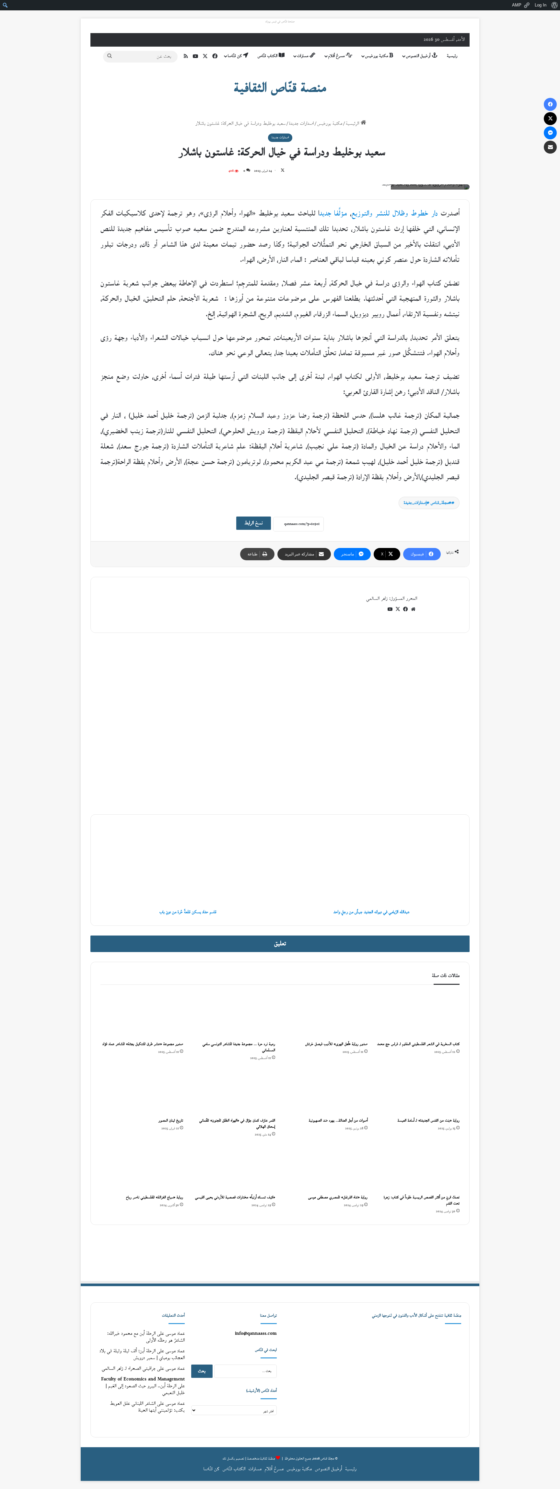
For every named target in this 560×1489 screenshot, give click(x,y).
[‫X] (398, 609)
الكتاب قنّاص (268, 56)
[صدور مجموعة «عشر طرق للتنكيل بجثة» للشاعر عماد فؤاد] (141, 1014)
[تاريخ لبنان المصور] (141, 1091)
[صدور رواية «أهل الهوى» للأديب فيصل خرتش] (326, 1014)
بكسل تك (229, 1458)
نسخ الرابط (253, 523)
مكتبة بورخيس (377, 56)
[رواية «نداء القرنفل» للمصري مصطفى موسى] (326, 1168)
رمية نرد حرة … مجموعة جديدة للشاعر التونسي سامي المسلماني (239, 1047)
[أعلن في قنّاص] (280, 1253)
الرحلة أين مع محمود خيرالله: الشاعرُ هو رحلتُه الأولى (146, 1337)
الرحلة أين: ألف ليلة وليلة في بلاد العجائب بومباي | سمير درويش (142, 1354)
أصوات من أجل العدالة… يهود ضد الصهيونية (338, 1121)
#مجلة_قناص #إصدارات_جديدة (427, 502)
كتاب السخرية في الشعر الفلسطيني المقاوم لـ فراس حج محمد (418, 1044)
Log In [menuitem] (540, 5)
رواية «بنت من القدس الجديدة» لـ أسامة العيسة (429, 1121)
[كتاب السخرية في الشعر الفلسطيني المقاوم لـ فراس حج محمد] (418, 1014)
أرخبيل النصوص (419, 56)
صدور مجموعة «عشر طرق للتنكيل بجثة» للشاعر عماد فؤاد (142, 1044)
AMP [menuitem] (516, 5)
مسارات (303, 56)
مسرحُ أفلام (337, 56)
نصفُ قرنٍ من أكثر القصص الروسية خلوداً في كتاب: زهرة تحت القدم (422, 1200)
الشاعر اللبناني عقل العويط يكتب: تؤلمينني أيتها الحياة (147, 1407)
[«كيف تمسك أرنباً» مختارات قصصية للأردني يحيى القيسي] (234, 1168)
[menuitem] (554, 5)
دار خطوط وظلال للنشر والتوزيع (395, 214)
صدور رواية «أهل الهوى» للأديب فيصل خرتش (336, 1044)
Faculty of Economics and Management (143, 1379)
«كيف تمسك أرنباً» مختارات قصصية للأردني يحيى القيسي (235, 1197)
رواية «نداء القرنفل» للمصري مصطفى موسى (338, 1197)
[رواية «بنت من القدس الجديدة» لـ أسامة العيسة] (418, 1091)
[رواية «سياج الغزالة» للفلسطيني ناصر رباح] (141, 1168)
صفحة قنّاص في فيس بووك (280, 21)
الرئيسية (353, 124)
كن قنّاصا (235, 56)
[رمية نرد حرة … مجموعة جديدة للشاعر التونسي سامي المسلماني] (234, 1014)
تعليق (280, 943)
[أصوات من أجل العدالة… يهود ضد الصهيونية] (326, 1091)
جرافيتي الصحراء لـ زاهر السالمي (129, 1369)
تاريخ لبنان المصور (170, 1121)
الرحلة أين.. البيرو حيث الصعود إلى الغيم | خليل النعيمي (145, 1389)
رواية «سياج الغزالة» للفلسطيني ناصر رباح (154, 1197)
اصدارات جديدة (301, 124)
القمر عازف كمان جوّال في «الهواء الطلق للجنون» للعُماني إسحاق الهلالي (237, 1124)
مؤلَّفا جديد (333, 214)
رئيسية (452, 56)
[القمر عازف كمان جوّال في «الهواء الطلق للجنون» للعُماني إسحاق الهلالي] (234, 1091)
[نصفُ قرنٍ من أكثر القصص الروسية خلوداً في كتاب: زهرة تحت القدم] (418, 1168)
